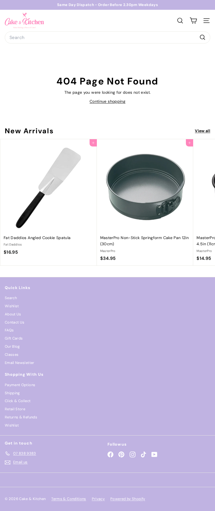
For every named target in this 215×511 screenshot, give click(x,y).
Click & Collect (18, 400)
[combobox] (107, 37)
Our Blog (12, 346)
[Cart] (193, 20)
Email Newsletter (19, 362)
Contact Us (15, 322)
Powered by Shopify (127, 498)
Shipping (12, 393)
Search (11, 297)
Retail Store (15, 409)
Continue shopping (107, 101)
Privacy (98, 498)
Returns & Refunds (21, 417)
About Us (13, 314)
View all (202, 130)
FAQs (9, 330)
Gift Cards (14, 338)
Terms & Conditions (68, 498)
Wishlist (12, 306)
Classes (11, 354)
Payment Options (20, 384)
